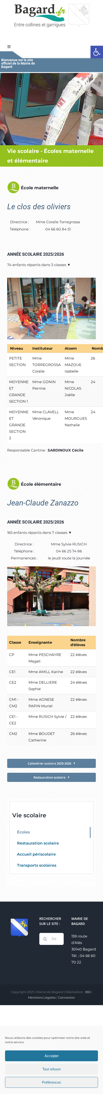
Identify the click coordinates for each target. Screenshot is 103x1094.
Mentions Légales (42, 997)
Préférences (51, 1082)
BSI (88, 992)
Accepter (52, 1056)
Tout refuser (51, 1069)
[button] (97, 52)
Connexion (66, 997)
